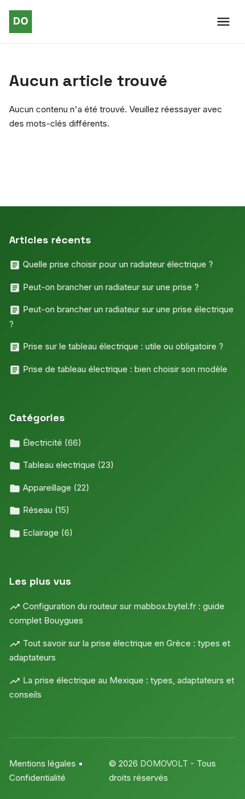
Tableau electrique (67, 464)
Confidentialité (37, 777)
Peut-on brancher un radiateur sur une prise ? (110, 287)
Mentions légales (42, 763)
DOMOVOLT (165, 763)
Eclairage (47, 532)
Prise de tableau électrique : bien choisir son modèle (124, 369)
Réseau (45, 509)
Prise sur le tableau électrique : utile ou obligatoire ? (122, 346)
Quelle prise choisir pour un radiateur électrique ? (117, 264)
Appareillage (55, 487)
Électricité (51, 442)
